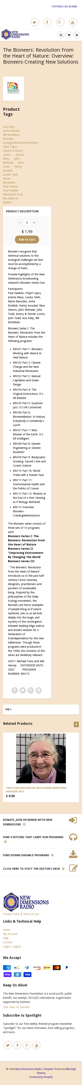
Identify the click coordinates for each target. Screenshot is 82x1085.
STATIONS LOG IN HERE (64, 6)
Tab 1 (8, 709)
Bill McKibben (11, 134)
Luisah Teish (10, 174)
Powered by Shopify (41, 1076)
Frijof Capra (10, 146)
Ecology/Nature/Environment (20, 142)
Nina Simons (10, 186)
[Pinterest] (60, 22)
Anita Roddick (11, 130)
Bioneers (8, 138)
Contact (8, 942)
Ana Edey (9, 126)
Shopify (48, 1069)
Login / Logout (12, 946)
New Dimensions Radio (28, 1069)
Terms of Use (31, 914)
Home (6, 929)
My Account (10, 934)
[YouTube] (73, 22)
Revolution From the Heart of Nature (13, 198)
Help (6, 938)
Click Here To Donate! (16, 1007)
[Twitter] (35, 22)
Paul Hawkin (10, 190)
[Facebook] (48, 22)
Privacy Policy (11, 914)
